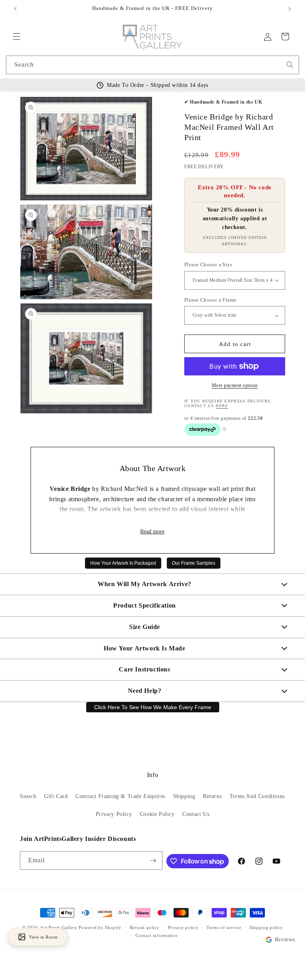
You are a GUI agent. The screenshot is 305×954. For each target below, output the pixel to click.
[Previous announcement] (15, 8)
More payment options (235, 385)
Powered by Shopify (100, 927)
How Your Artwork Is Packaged (123, 563)
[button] (16, 36)
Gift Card (56, 796)
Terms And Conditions (257, 796)
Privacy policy (183, 927)
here (222, 406)
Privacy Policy (114, 814)
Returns (212, 796)
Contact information (156, 935)
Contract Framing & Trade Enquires (120, 796)
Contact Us (195, 814)
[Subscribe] (153, 860)
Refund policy (145, 927)
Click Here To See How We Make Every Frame (152, 707)
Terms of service (224, 927)
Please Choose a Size (208, 264)
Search (28, 796)
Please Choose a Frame (210, 300)
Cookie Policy (157, 814)
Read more (152, 532)
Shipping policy (266, 927)
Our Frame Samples (193, 563)
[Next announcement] (289, 8)
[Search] (290, 64)
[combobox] (152, 65)
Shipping (184, 796)
